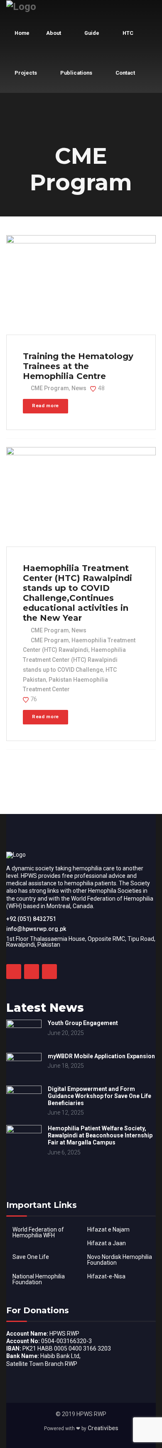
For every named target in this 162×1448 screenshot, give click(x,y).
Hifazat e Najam (108, 1229)
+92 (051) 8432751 (31, 919)
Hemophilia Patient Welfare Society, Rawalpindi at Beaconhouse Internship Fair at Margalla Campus (100, 1135)
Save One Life (30, 1257)
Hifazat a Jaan (106, 1243)
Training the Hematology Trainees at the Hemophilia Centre (78, 366)
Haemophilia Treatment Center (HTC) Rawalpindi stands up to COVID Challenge (74, 659)
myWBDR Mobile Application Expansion (101, 1056)
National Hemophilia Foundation (38, 1279)
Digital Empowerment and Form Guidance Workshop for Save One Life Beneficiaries (99, 1096)
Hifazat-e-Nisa (106, 1276)
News (78, 388)
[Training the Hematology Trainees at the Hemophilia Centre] (80, 285)
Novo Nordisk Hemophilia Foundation (119, 1260)
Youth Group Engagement (83, 1023)
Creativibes (103, 1428)
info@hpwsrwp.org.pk (36, 929)
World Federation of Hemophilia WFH (38, 1232)
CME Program (50, 388)
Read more (45, 405)
